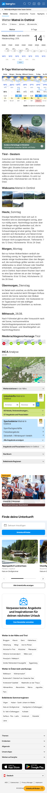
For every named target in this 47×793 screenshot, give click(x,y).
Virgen (5, 702)
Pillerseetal (32, 649)
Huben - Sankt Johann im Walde (23, 702)
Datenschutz (14, 782)
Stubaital (35, 716)
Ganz (23, 640)
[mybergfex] (39, 3)
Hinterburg (7, 645)
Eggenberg (33, 663)
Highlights (40, 14)
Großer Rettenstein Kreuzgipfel (14, 663)
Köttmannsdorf (19, 674)
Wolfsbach (7, 674)
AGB (6, 782)
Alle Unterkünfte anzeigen (23, 585)
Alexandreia (20, 687)
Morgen (11, 74)
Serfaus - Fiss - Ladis (11, 716)
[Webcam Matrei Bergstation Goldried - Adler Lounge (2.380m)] (7, 195)
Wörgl (16, 645)
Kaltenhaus (32, 640)
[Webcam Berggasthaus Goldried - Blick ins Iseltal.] (7, 203)
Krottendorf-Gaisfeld (10, 683)
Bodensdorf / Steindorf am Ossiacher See (18, 678)
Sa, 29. (45, 74)
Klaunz (15, 640)
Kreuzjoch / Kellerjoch (11, 658)
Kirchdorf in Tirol (9, 649)
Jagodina (38, 687)
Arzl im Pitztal (26, 645)
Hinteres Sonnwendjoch (12, 654)
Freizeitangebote (11, 432)
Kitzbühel (21, 649)
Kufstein (25, 712)
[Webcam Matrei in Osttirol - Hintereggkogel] (39, 195)
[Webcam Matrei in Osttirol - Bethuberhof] (29, 195)
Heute (5, 74)
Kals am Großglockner (11, 707)
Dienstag (18, 74)
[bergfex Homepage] (8, 3)
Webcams (13, 14)
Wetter (12, 29)
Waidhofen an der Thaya (30, 683)
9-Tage (34, 29)
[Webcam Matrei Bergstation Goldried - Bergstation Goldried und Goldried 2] (18, 195)
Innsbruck (25, 716)
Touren (32, 14)
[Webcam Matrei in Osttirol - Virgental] (18, 203)
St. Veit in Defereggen (11, 712)
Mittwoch (25, 74)
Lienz (5, 721)
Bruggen (6, 640)
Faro (4, 692)
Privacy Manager (27, 782)
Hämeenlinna (8, 687)
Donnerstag (32, 74)
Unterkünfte (23, 14)
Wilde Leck (28, 654)
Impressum (39, 782)
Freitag (38, 74)
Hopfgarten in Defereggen (32, 707)
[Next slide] (43, 579)
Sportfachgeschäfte (13, 428)
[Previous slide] (4, 579)
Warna (30, 687)
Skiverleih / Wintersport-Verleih (18, 436)
